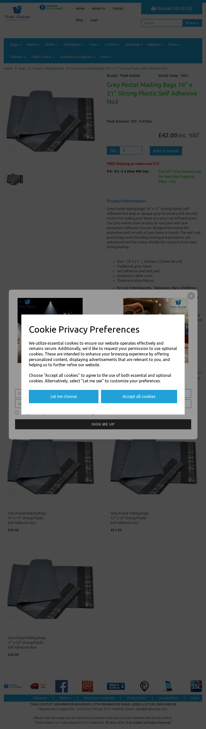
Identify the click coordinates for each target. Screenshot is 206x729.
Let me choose (63, 396)
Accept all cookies (139, 396)
